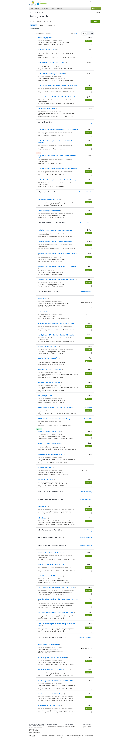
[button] (84, 33)
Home (31, 12)
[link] (44, 38)
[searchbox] (60, 21)
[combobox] (76, 33)
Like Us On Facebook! (87, 726)
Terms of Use (80, 735)
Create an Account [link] (97, 1)
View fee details (88, 407)
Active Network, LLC (59, 737)
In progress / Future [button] (34, 28)
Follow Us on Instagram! (88, 727)
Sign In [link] (91, 1)
